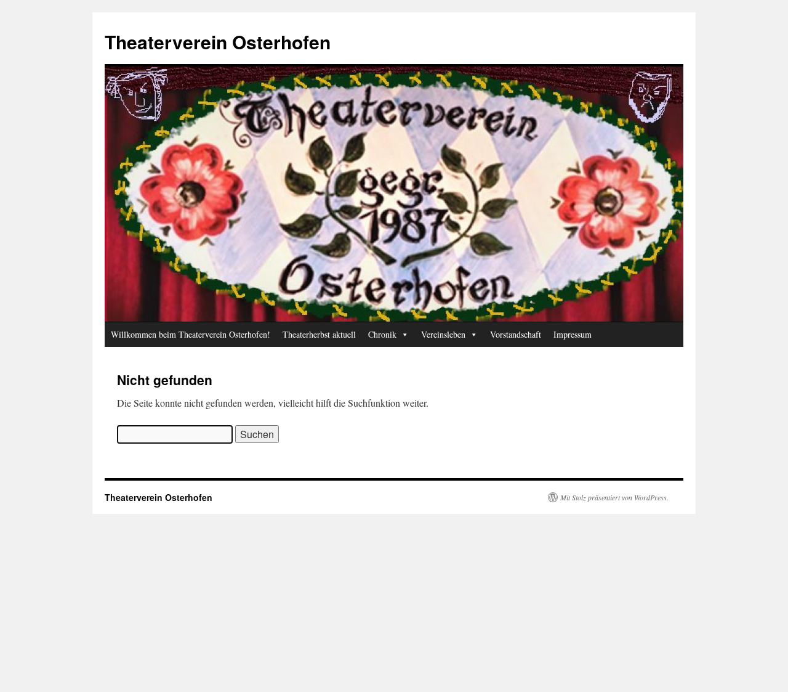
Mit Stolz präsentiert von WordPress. (614, 497)
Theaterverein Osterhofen (218, 41)
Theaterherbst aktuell (319, 334)
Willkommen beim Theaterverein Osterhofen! (190, 334)
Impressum (572, 334)
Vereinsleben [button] (443, 334)
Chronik (382, 334)
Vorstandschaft (515, 334)
